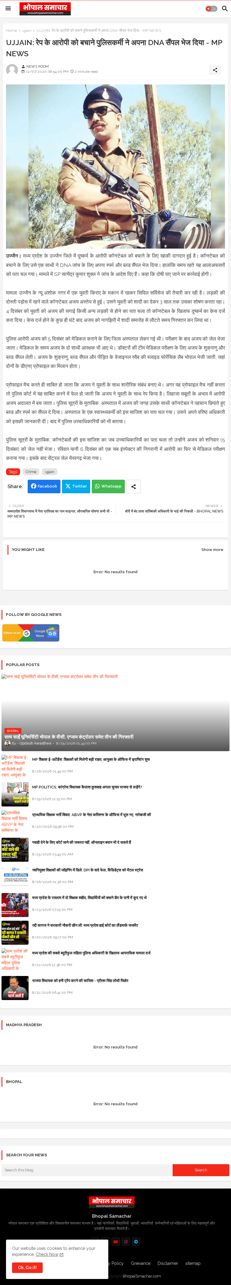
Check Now (47, 1254)
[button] (211, 9)
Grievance (140, 1263)
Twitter (79, 486)
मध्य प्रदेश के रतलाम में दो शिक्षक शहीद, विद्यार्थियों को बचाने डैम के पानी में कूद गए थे (89, 897)
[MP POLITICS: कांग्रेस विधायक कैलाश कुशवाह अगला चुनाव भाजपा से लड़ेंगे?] (15, 794)
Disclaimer (168, 1263)
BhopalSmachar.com (142, 1276)
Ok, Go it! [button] (27, 1267)
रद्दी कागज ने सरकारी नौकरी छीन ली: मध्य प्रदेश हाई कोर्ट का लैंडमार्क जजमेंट (85, 925)
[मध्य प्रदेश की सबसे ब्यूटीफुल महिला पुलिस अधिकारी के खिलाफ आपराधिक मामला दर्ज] (15, 960)
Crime (31, 472)
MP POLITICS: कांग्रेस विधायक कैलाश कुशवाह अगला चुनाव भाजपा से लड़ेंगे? (87, 787)
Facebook (47, 486)
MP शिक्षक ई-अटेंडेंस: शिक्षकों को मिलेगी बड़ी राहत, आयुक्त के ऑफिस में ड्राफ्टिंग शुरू (91, 759)
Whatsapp (111, 486)
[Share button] (133, 486)
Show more (212, 549)
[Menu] (8, 9)
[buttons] (116, 1242)
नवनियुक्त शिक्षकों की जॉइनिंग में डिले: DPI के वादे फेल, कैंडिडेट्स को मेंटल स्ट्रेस (87, 870)
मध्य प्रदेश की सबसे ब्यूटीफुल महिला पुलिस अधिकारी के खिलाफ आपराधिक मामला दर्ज (91, 953)
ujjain (27, 30)
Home (11, 30)
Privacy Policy (110, 1263)
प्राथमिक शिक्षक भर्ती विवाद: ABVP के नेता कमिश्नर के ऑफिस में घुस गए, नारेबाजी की (91, 814)
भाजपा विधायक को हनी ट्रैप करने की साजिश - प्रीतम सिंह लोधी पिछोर (80, 980)
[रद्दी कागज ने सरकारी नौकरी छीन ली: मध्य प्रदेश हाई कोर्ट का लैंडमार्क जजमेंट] (15, 933)
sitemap (193, 1263)
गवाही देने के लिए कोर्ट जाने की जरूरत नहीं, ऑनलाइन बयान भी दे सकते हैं (81, 842)
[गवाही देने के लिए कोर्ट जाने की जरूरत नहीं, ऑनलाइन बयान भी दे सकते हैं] (15, 850)
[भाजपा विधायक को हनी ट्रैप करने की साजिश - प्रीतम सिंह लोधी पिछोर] (15, 988)
